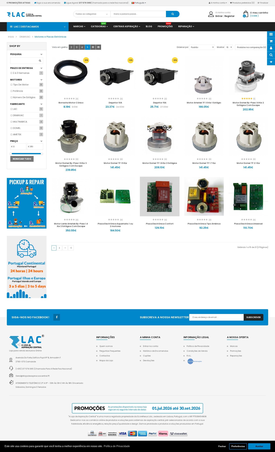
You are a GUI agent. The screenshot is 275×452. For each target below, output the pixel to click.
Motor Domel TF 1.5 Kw (115, 163)
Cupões (147, 355)
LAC (15, 109)
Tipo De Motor (21, 84)
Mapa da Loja (106, 360)
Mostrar (220, 47)
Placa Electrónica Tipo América (204, 223)
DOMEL (17, 128)
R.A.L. (189, 355)
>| (71, 248)
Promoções (235, 351)
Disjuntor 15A (159, 102)
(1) (254, 99)
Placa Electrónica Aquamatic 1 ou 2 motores (115, 225)
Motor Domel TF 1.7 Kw (204, 163)
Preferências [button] (238, 446)
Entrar (219, 16)
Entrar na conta (150, 346)
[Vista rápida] (71, 75)
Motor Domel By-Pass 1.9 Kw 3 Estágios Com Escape (71, 164)
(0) (77, 99)
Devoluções (148, 360)
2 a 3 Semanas (21, 73)
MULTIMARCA (20, 121)
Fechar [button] (222, 446)
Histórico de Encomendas (155, 351)
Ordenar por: (183, 47)
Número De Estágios (24, 97)
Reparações (236, 355)
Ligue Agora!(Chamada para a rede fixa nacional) (97, 2)
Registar (230, 16)
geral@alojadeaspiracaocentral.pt (32, 376)
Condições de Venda (197, 351)
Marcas (234, 346)
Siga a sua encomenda (48, 2)
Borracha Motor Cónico (71, 102)
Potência (18, 91)
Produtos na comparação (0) (251, 47)
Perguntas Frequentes (109, 351)
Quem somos (106, 346)
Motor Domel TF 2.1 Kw (248, 163)
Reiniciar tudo (22, 158)
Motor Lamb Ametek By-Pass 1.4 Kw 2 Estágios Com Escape (71, 225)
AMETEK (17, 134)
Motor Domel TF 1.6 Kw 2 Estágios (159, 163)
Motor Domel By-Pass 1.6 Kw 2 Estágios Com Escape (248, 104)
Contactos (104, 355)
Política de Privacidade (198, 346)
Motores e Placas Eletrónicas (50, 37)
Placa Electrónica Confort (159, 223)
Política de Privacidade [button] (117, 446)
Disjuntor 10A (115, 102)
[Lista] (93, 47)
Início (11, 37)
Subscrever (253, 317)
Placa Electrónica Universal (248, 223)
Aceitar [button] (259, 446)
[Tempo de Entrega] (26, 267)
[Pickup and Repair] (26, 203)
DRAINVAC (25, 37)
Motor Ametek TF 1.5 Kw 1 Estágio (204, 102)
